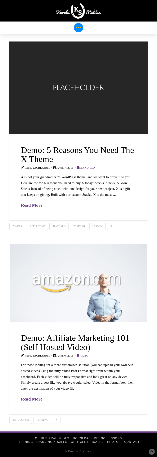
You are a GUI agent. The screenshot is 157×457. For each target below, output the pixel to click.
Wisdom (97, 226)
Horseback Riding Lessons (97, 438)
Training (79, 226)
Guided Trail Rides (52, 438)
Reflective (37, 226)
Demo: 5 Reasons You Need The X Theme (77, 154)
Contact (132, 441)
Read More (31, 205)
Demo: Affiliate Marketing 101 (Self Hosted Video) (75, 342)
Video (83, 355)
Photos (114, 441)
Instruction (20, 419)
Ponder (17, 226)
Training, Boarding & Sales (42, 441)
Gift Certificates (87, 441)
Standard (87, 167)
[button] (78, 27)
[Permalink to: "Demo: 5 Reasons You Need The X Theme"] (78, 87)
